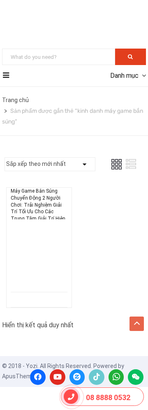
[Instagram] (77, 377)
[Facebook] (38, 377)
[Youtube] (57, 377)
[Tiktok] (96, 377)
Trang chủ (15, 100)
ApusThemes (20, 376)
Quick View (39, 271)
